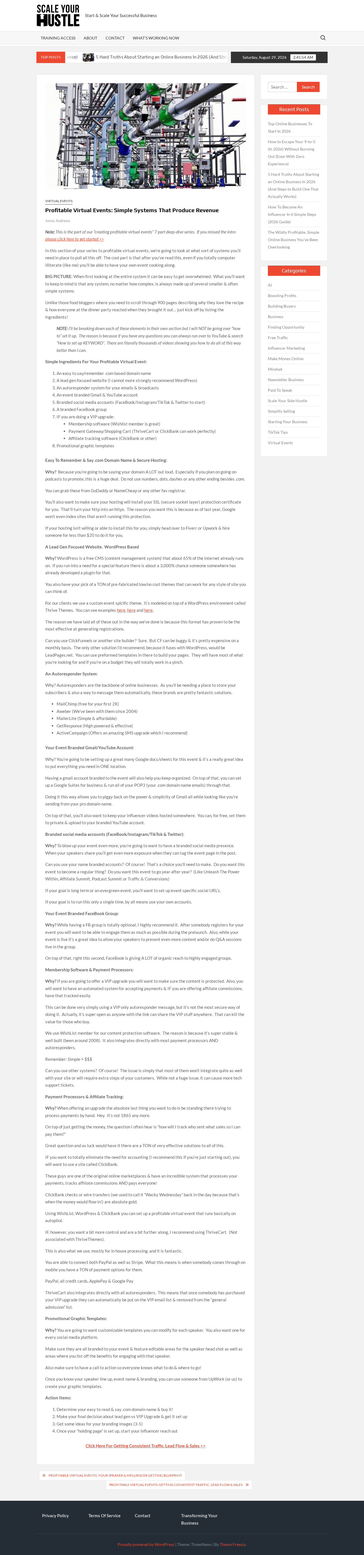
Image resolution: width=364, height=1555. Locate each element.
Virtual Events (59, 201)
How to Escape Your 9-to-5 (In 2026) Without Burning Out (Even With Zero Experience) (291, 152)
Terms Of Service (104, 1515)
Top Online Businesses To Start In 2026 (290, 127)
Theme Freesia (232, 1544)
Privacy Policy (55, 1515)
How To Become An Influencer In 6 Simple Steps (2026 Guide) (292, 214)
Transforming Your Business (199, 1519)
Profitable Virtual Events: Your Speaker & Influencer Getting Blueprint (115, 1475)
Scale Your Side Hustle (287, 400)
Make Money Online (285, 358)
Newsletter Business (286, 379)
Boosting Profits (282, 295)
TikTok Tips (278, 432)
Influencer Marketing (286, 348)
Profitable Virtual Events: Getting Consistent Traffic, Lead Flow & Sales (176, 1485)
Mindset (275, 369)
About (90, 38)
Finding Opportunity (286, 327)
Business (275, 316)
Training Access (58, 38)
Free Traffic (278, 337)
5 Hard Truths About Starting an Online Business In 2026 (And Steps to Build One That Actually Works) (166, 57)
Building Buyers (282, 306)
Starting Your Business (287, 421)
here (121, 610)
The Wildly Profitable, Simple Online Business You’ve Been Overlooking (293, 239)
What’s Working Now (156, 38)
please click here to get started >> (74, 238)
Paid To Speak (280, 390)
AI (270, 285)
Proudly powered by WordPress (146, 1544)
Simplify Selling (281, 411)
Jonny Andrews (57, 220)
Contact (115, 38)
